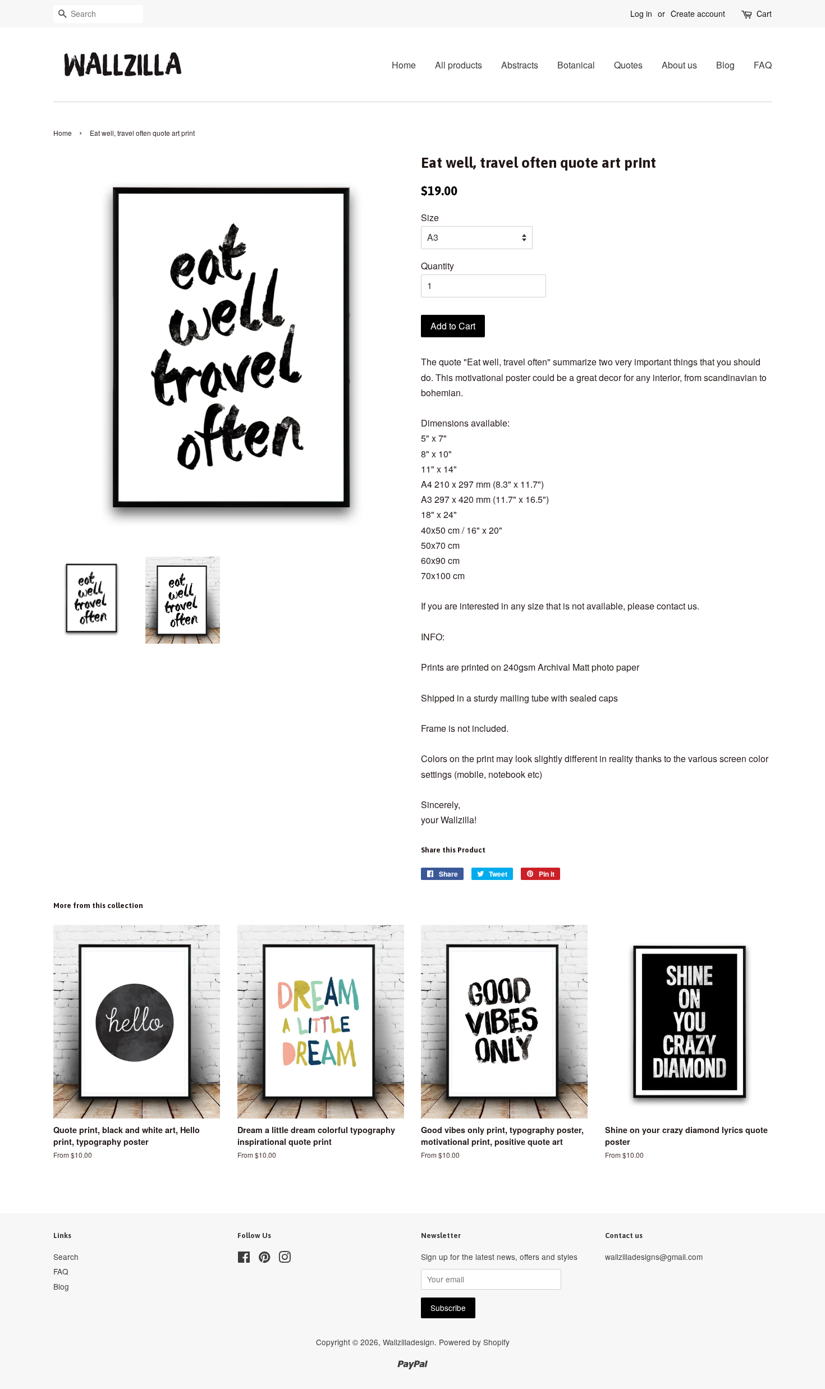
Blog (725, 64)
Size (430, 217)
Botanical (576, 64)
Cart (764, 13)
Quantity (437, 265)
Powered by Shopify (474, 1341)
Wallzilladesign (408, 1341)
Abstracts (519, 64)
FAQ (763, 64)
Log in (641, 13)
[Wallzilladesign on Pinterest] (264, 1258)
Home (404, 64)
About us (679, 64)
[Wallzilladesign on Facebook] (243, 1258)
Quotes (628, 64)
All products (458, 64)
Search (66, 1256)
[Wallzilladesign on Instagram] (284, 1258)
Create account (698, 13)
